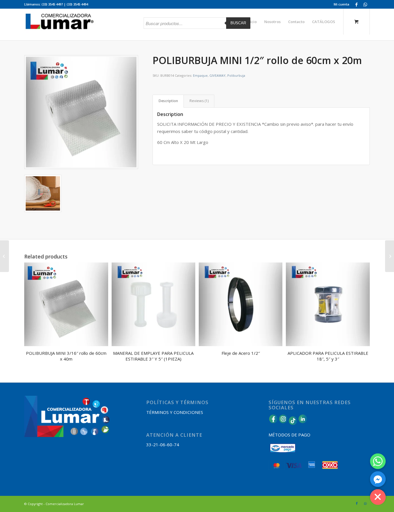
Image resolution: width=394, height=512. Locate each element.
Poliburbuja (236, 75)
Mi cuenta (341, 4)
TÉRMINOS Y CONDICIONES (174, 412)
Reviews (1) (199, 100)
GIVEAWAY (217, 75)
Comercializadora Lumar (65, 504)
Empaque (200, 75)
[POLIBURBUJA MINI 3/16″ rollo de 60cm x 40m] (389, 256)
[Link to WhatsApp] (365, 4)
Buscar (238, 23)
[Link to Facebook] (356, 4)
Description (168, 100)
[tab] (168, 101)
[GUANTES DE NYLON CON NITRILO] (4, 256)
